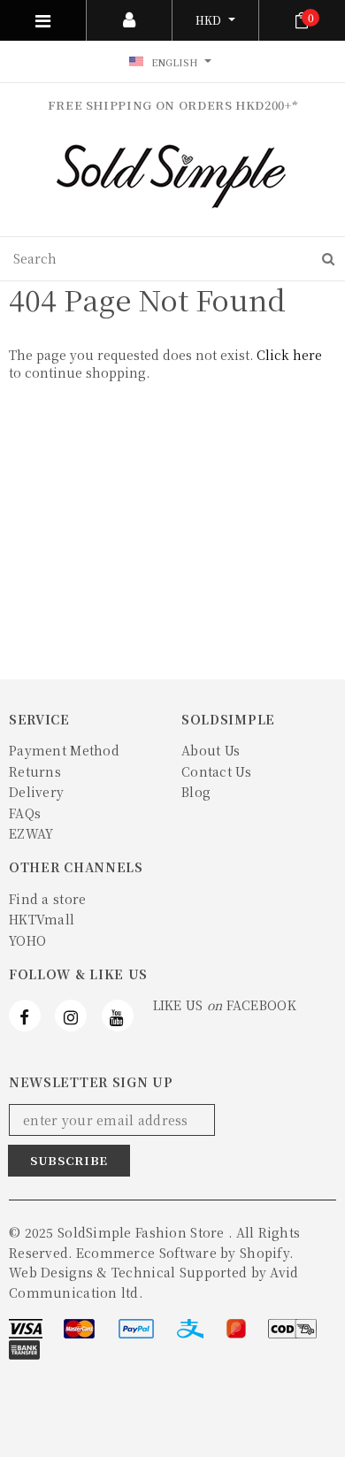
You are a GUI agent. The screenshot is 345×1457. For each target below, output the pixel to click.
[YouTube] (118, 1015)
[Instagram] (71, 1015)
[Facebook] (25, 1015)
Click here (289, 355)
